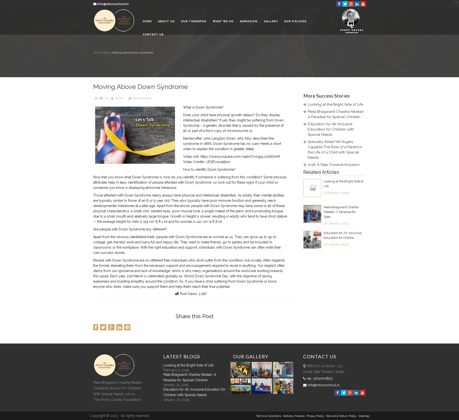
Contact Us (153, 34)
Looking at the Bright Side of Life (335, 104)
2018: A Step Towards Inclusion (334, 165)
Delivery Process (294, 416)
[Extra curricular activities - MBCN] (241, 376)
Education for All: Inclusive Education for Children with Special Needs (331, 129)
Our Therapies (194, 21)
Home (147, 21)
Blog (107, 52)
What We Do (223, 21)
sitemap (364, 416)
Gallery (271, 21)
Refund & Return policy (341, 416)
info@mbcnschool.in (112, 4)
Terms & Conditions (268, 416)
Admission (248, 21)
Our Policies (295, 21)
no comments (142, 98)
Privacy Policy (315, 416)
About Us (166, 21)
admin (119, 98)
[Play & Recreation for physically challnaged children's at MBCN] (283, 393)
